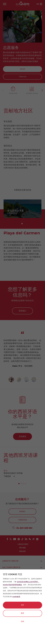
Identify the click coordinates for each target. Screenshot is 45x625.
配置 (22, 613)
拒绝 (22, 621)
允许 (22, 605)
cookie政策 (16, 596)
